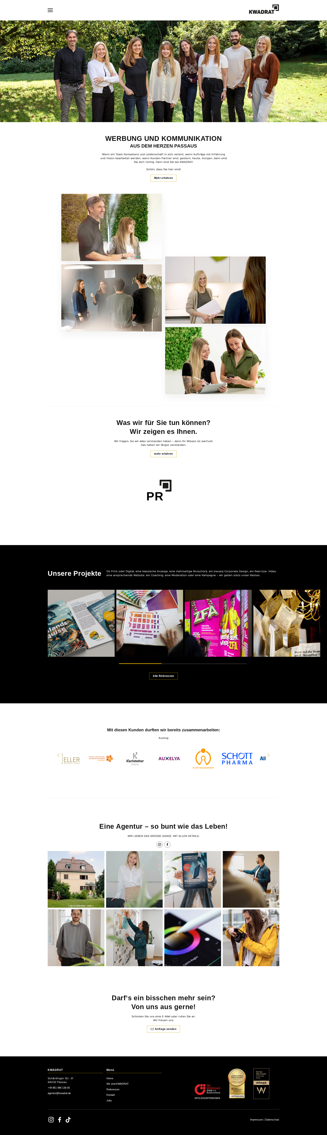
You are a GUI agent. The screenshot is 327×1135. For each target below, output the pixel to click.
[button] (50, 10)
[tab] (140, 663)
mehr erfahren (163, 453)
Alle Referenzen (163, 676)
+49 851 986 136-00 (59, 1087)
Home (109, 1078)
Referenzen (112, 1089)
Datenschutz (272, 1119)
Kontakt (110, 1094)
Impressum (256, 1119)
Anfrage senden (165, 1029)
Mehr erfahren (163, 178)
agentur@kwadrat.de (59, 1093)
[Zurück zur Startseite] (264, 10)
